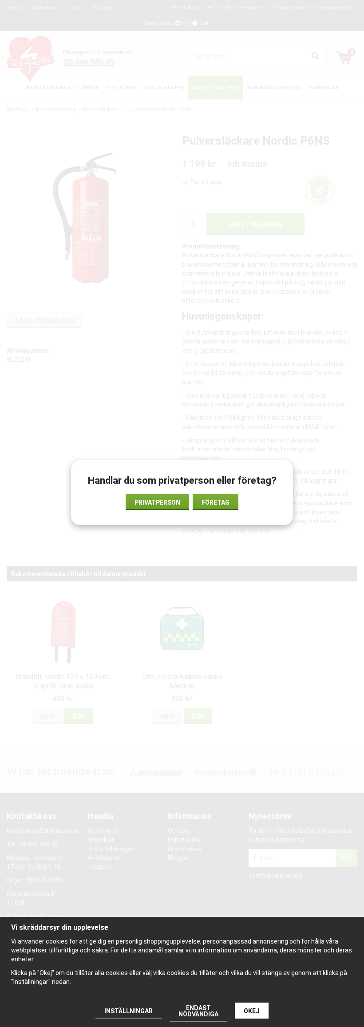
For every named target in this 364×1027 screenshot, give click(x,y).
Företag (215, 502)
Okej (252, 1011)
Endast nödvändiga (198, 1011)
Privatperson (157, 502)
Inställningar (128, 1011)
